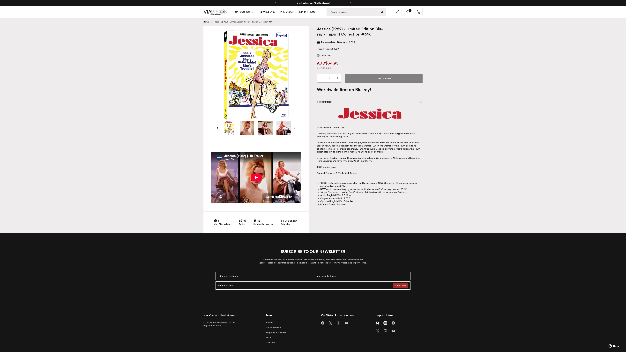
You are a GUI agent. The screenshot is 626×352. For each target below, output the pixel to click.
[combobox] (352, 12)
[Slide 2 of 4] (247, 128)
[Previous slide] (275, 3)
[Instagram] (338, 323)
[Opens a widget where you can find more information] (614, 346)
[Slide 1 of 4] (229, 128)
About (269, 322)
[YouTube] (346, 323)
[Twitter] (331, 323)
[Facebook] (323, 323)
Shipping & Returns (276, 332)
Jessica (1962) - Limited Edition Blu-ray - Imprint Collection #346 (244, 22)
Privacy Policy (273, 327)
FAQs (268, 337)
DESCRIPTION (324, 102)
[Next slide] (351, 3)
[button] (408, 12)
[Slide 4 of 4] (283, 128)
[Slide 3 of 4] (265, 128)
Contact (270, 342)
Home (206, 22)
